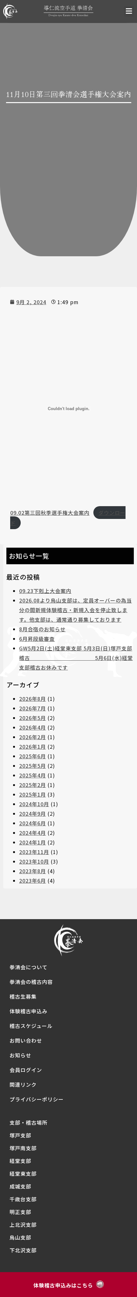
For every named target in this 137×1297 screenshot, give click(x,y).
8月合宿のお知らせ (42, 629)
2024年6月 (32, 823)
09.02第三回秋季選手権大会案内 (50, 512)
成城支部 (20, 1186)
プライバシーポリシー (37, 1099)
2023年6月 (32, 880)
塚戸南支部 (23, 1148)
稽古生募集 (23, 996)
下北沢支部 (23, 1250)
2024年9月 (32, 813)
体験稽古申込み (28, 1011)
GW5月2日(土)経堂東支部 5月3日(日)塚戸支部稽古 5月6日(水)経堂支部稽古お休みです (76, 657)
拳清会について (28, 967)
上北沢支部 (23, 1224)
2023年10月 (34, 861)
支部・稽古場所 (28, 1122)
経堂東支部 (23, 1173)
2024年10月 (34, 804)
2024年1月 (32, 842)
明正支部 (20, 1212)
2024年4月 (32, 832)
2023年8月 (32, 871)
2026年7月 (32, 708)
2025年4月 (32, 775)
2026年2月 (32, 737)
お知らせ (20, 1055)
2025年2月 (32, 785)
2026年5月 (32, 718)
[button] (129, 11)
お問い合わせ (26, 1040)
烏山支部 (20, 1237)
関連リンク (23, 1084)
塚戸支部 (20, 1135)
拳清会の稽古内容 (31, 982)
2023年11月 (34, 852)
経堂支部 (20, 1161)
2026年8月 (32, 698)
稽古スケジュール (31, 1026)
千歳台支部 (23, 1199)
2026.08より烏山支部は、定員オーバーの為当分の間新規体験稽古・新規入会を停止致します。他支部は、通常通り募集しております (75, 609)
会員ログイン (26, 1070)
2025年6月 (32, 756)
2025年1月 (32, 794)
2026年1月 (32, 746)
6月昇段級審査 (37, 638)
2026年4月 (32, 727)
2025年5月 (32, 765)
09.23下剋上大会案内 (45, 591)
